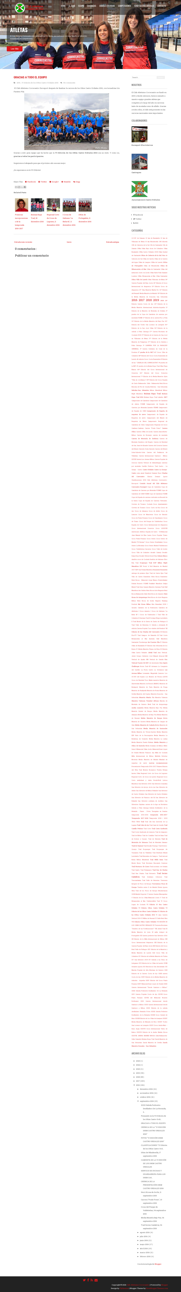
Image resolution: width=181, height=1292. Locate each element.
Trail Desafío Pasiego (151, 846)
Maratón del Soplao (144, 694)
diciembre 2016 (146, 1089)
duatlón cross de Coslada (141, 559)
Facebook (31, 182)
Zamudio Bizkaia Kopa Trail (145, 1039)
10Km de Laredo (157, 262)
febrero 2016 (145, 1256)
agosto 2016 (145, 1232)
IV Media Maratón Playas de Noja (148, 649)
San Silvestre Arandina (159, 784)
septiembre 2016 (147, 1101)
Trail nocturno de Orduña (158, 866)
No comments (69, 83)
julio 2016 (144, 1236)
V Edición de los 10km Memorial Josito (146, 898)
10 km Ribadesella (152, 242)
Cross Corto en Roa (153, 508)
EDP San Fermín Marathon (144, 570)
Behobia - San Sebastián (158, 387)
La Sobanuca (159, 670)
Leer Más (15, 49)
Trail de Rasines (138, 846)
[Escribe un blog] (19, 187)
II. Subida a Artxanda (158, 625)
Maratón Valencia (161, 697)
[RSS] (91, 1280)
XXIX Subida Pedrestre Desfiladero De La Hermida (149, 991)
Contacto (161, 5)
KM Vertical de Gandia (155, 659)
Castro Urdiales (148, 470)
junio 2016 (144, 1240)
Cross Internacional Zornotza (144, 528)
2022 (138, 1065)
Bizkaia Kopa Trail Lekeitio (154, 397)
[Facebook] (88, 1280)
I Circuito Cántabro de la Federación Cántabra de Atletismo (149, 607)
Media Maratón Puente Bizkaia (143, 742)
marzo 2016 (145, 1252)
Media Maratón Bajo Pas (153, 708)
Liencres (161, 673)
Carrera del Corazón (155, 445)
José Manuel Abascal (157, 656)
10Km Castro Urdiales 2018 (148, 252)
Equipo (81, 5)
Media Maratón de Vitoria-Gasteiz (144, 732)
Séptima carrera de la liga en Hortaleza (153, 804)
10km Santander (161, 276)
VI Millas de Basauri (148, 918)
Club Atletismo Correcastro (138, 1285)
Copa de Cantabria (154, 487)
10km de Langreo (144, 262)
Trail (143, 822)
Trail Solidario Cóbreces (153, 877)
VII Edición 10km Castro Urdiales (144, 922)
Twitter (43, 182)
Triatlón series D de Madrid (147, 887)
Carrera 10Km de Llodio (144, 432)
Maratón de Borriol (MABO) (149, 684)
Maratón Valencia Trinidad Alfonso (146, 701)
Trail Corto (148, 829)
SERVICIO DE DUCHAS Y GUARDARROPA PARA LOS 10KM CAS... (153, 1174)
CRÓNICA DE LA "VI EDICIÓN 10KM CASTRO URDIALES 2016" (153, 1130)
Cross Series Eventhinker (154, 542)
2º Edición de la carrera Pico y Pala (155, 318)
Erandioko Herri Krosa (152, 577)
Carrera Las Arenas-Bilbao (145, 459)
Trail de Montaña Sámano (158, 842)
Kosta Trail (144, 666)
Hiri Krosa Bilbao (145, 604)
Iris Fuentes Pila (154, 642)
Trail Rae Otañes (138, 873)
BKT (165, 397)
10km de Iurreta (148, 259)
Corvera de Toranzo (139, 504)
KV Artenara (153, 666)
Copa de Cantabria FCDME (158, 494)
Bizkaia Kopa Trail (153, 393)
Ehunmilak (156, 570)
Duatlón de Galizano (157, 559)
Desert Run (153, 556)
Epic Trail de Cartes (153, 573)
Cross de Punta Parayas (140, 518)
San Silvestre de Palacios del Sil (144, 797)
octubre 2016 (145, 1097)
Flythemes (124, 1288)
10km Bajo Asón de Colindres (153, 248)
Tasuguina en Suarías (159, 811)
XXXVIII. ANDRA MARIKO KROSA (144, 1036)
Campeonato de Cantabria (141, 401)
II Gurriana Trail (143, 618)
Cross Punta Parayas (139, 539)
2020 (162, 300)
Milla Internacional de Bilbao (143, 756)
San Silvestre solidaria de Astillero (151, 801)
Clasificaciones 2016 (139, 480)
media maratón (138, 708)
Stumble (67, 182)
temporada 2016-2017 (158, 815)
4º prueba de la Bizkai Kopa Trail (148, 366)
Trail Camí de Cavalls (156, 825)
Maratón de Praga (160, 687)
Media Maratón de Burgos (152, 718)
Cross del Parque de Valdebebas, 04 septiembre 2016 (153, 1210)
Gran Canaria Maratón (147, 587)
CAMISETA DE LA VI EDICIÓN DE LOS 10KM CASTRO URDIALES (153, 1163)
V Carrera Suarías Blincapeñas (157, 894)
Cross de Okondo (160, 514)
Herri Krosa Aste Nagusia (155, 590)
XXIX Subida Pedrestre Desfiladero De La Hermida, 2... (153, 1108)
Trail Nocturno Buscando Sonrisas (154, 863)
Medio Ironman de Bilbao (154, 746)
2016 (19, 83)
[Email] (96, 1280)
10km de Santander (154, 269)
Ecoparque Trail (146, 563)
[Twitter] (84, 1280)
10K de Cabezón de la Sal (141, 245)
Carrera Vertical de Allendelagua (150, 463)
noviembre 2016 (147, 1093)
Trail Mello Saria (157, 860)
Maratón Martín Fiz (147, 697)
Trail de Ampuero (161, 832)
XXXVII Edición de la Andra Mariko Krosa (152, 1032)
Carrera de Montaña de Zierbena (146, 439)
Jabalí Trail (153, 653)
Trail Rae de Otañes (159, 870)
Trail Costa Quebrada (159, 829)
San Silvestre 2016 (145, 784)
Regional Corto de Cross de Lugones (154, 773)
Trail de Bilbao (137, 835)
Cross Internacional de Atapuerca (155, 525)
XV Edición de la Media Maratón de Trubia (152, 956)
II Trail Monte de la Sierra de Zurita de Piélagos (149, 621)
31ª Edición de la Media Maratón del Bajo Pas (148, 321)
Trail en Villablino (146, 853)
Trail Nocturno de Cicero (141, 866)
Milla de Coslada (161, 753)
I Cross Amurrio (145, 611)
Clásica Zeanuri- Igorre (157, 476)
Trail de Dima (159, 835)
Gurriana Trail (160, 587)
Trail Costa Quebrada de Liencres (143, 832)
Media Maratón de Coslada (145, 725)
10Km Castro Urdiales (144, 5)
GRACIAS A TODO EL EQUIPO (30, 77)
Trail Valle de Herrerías (151, 880)
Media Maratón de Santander (155, 728)
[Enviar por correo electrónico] (16, 187)
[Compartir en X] (22, 187)
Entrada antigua (112, 242)
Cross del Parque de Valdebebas (151, 521)
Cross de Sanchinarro (155, 518)
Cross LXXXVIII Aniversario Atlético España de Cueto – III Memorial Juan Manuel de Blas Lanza (149, 531)
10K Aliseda (163, 242)
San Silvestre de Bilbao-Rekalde (147, 791)
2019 (156, 300)
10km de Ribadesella (152, 266)
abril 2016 (144, 1248)
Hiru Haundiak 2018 (159, 604)
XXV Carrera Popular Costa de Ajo (145, 994)
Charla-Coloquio (107, 5)
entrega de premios (139, 573)
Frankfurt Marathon (156, 583)
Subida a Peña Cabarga (140, 808)
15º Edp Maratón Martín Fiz (149, 290)
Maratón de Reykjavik (139, 690)
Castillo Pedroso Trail (150, 466)
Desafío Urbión (144, 556)
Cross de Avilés (155, 511)
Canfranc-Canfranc (138, 428)
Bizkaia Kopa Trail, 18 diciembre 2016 (37, 218)
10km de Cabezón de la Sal (151, 255)
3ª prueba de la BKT (146, 352)
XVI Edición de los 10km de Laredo (151, 963)
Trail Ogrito (136, 870)
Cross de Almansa (142, 511)
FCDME (146, 583)
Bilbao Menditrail (156, 390)
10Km (139, 248)
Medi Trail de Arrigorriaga (157, 704)
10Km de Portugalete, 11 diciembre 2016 (85, 218)
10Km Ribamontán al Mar (147, 276)
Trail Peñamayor (146, 870)
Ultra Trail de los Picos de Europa (145, 891)
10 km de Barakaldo (153, 238)
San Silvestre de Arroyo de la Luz (144, 787)
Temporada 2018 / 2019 (158, 818)
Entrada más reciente (23, 242)
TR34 (138, 822)
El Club (72, 5)
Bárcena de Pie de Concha (141, 387)
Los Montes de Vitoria (154, 677)
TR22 (134, 822)
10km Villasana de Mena (156, 279)
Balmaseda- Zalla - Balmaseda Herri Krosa (152, 383)
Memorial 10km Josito (145, 749)
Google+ (55, 182)
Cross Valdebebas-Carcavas (142, 549)
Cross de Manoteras (146, 514)
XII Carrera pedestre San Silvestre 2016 (153, 936)
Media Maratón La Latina (158, 739)
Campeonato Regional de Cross (156, 425)
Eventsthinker (162, 580)
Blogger (158, 1264)
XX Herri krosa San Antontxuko (154, 967)
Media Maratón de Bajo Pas (147, 715)
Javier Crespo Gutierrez (140, 656)
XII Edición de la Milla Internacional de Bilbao (148, 939)
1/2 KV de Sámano (139, 238)
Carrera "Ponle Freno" (153, 428)
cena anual (141, 473)
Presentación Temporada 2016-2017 (144, 766)
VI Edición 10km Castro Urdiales (152, 908)
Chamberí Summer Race (153, 473)
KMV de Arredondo (153, 663)
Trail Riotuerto (151, 873)
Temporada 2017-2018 (140, 818)
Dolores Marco (162, 556)
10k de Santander (156, 245)
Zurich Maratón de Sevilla (153, 1043)
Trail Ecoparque (145, 849)
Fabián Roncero (138, 583)
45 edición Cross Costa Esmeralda (148, 359)
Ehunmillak (163, 570)
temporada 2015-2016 (141, 815)
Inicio (69, 242)
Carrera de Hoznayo (145, 435)
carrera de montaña (160, 435)
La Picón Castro (147, 670)
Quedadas (91, 5)
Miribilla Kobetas (161, 756)
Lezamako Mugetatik (150, 673)
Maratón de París (146, 687)
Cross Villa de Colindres (141, 552)
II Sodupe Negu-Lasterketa (158, 618)
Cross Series (151, 539)
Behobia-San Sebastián (141, 390)
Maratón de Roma (153, 690)
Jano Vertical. (162, 653)
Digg (77, 182)
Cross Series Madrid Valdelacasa (156, 546)
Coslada (150, 504)
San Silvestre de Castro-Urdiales (156, 794)
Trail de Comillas (148, 835)
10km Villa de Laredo (140, 279)
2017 (142, 300)
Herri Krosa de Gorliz (146, 601)
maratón (156, 680)
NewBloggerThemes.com (157, 1288)
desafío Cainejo (156, 552)
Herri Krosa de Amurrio (156, 594)
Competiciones (124, 5)
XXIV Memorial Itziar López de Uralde (150, 984)
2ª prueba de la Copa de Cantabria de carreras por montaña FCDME (149, 314)
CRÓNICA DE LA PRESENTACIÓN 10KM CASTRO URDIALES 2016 (152, 1185)
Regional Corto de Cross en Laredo (144, 777)
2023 (138, 1061)
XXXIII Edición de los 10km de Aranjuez (149, 1018)
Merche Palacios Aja (147, 753)
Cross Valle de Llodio (159, 549)
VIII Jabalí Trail (160, 929)
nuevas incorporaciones (158, 763)
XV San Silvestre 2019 (140, 960)
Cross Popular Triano (159, 535)
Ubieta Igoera (162, 887)
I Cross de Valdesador (147, 615)
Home (63, 5)
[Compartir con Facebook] (25, 187)
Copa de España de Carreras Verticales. (152, 501)
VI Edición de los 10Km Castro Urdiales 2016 (40, 83)
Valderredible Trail (154, 901)
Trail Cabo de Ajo (143, 825)
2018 (149, 300)
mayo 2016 (144, 1244)
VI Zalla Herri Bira (161, 918)
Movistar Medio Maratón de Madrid (145, 759)
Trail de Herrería (154, 839)
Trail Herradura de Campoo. (149, 856)
